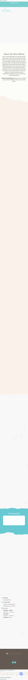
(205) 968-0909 (14, 2)
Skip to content (3, 0)
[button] (26, 10)
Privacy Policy (3, 679)
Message (4, 573)
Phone (3, 560)
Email (3, 566)
